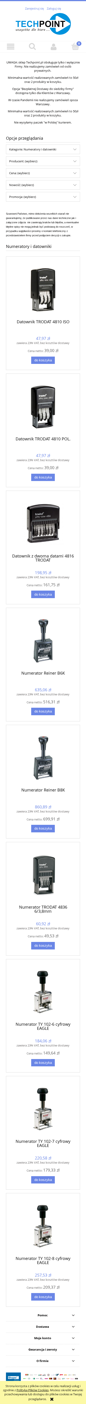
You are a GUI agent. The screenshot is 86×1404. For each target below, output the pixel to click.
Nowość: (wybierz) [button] (21, 185)
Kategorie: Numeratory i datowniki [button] (32, 149)
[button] (11, 46)
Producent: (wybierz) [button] (23, 161)
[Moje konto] (54, 46)
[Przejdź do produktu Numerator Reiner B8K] (43, 758)
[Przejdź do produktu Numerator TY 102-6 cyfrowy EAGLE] (43, 992)
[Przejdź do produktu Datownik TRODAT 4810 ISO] (43, 289)
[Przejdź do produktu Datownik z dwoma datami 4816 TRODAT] (43, 524)
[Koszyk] (75, 46)
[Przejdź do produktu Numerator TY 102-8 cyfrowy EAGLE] (43, 1226)
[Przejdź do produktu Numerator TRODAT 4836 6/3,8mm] (43, 875)
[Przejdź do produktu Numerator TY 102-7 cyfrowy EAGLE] (43, 1109)
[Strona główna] (43, 23)
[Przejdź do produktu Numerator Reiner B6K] (43, 641)
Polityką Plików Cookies (33, 1390)
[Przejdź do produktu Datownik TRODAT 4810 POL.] (43, 406)
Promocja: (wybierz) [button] (22, 197)
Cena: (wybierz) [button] (19, 173)
